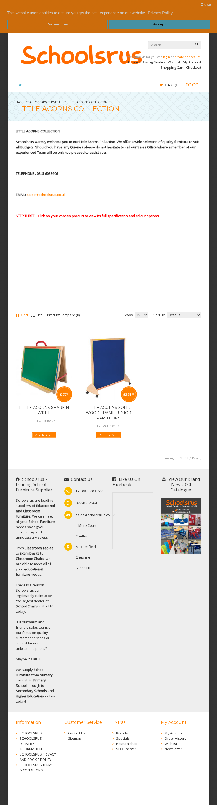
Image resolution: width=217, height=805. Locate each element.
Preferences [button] (57, 24)
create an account (187, 57)
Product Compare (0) (63, 315)
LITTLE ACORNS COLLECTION (87, 102)
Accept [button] (159, 24)
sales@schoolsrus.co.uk (46, 194)
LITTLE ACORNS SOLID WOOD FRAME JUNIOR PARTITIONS (108, 412)
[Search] (197, 45)
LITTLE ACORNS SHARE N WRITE (44, 410)
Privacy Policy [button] (160, 13)
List (39, 315)
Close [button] (206, 5)
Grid (24, 315)
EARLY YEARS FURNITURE (45, 102)
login (166, 57)
